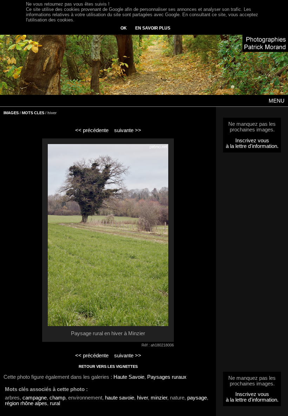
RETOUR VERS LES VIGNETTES (108, 366)
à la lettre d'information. (252, 146)
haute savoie (119, 398)
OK (123, 28)
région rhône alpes (26, 403)
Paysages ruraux (166, 377)
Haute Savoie (128, 377)
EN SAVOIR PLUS (152, 28)
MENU (276, 101)
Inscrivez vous (252, 140)
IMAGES (11, 113)
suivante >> (127, 130)
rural (55, 403)
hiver (142, 398)
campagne (34, 398)
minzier (159, 398)
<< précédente (92, 130)
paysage (197, 398)
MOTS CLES (33, 113)
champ (57, 398)
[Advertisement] (252, 264)
